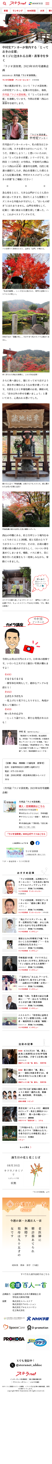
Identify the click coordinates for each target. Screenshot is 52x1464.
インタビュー (33, 931)
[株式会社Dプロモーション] (38, 1329)
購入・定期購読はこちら (32, 806)
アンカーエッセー (23, 80)
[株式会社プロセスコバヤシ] (14, 1343)
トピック (30, 1101)
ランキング (18, 10)
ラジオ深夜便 (8, 80)
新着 (6, 10)
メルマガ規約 (34, 1382)
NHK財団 (31, 10)
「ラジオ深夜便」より (41, 1192)
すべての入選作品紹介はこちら (35, 1274)
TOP (4, 861)
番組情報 (12, 861)
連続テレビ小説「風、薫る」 (28, 1063)
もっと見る (24, 1147)
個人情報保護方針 (35, 1379)
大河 (42, 10)
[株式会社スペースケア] (14, 1329)
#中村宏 (35, 80)
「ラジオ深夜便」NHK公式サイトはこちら (25, 833)
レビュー (21, 1139)
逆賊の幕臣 (22, 1101)
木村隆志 (31, 1137)
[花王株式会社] (38, 1343)
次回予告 (43, 1063)
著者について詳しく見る (27, 827)
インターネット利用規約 (18, 1379)
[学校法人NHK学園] (38, 1319)
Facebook (38, 842)
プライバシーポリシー (20, 1382)
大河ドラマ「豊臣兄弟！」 (27, 1120)
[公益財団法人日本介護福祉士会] (14, 1319)
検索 (4, 2)
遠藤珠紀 (31, 1118)
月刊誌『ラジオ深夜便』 (15, 94)
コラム (40, 1120)
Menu (47, 2)
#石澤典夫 (22, 893)
